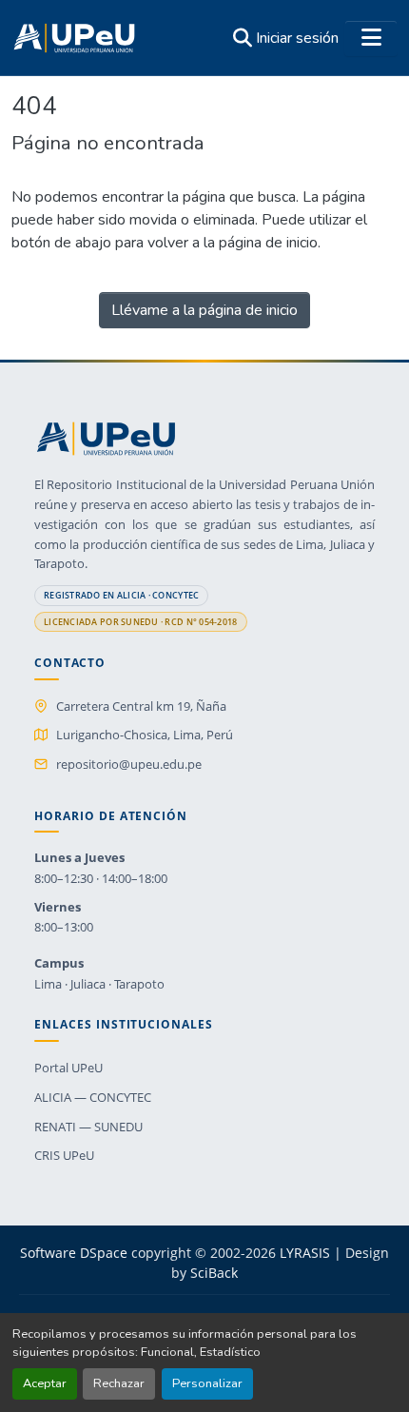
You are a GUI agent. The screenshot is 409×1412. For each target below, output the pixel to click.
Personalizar (207, 1383)
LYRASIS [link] (305, 1253)
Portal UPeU (68, 1067)
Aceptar (45, 1383)
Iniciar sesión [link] (297, 38)
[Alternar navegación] (371, 38)
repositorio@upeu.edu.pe (129, 764)
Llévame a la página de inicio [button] (204, 310)
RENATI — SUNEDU (88, 1126)
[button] (74, 38)
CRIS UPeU (64, 1155)
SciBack (214, 1273)
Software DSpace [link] (73, 1253)
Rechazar (119, 1383)
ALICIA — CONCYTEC (92, 1097)
